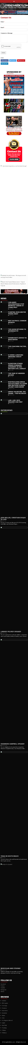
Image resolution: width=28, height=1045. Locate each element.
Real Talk (4, 1025)
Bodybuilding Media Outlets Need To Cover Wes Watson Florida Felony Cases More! (17, 384)
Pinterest (21, 60)
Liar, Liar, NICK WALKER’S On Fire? (15, 401)
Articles (4, 1000)
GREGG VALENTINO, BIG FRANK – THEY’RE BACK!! (17, 392)
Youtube (3, 987)
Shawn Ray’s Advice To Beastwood (17, 338)
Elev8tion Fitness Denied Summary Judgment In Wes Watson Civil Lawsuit (17, 366)
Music (3, 1015)
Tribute (4, 1030)
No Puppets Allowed (7, 1020)
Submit (3, 52)
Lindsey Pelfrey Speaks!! (11, 631)
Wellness (4, 1032)
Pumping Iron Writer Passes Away (17, 313)
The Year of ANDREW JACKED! (16, 374)
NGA (3, 1018)
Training (4, 1027)
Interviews (6, 410)
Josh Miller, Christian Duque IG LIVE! (13, 518)
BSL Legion (5, 1003)
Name (3, 21)
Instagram (3, 989)
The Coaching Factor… (17, 346)
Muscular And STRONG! (10, 968)
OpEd (3, 1023)
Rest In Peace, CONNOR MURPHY (17, 321)
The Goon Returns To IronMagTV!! (17, 330)
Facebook (5, 60)
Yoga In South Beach (9, 856)
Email (3, 27)
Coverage (4, 1005)
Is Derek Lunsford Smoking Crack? (15, 356)
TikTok (2, 991)
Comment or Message (6, 33)
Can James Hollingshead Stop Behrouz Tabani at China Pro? (16, 304)
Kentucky (4, 1013)
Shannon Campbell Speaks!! (12, 744)
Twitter (13, 60)
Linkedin (5, 63)
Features (4, 1008)
